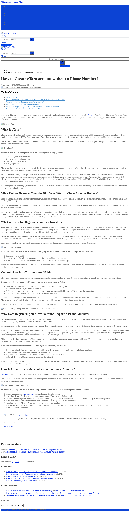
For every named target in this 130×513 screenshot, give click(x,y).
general (23, 85)
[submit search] (32, 39)
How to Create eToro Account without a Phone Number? (28, 109)
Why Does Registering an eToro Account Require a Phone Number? (33, 106)
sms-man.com (28, 394)
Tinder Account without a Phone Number (83, 493)
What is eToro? (12, 97)
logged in (15, 462)
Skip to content (7, 2)
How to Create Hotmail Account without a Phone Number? (30, 478)
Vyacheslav (5, 85)
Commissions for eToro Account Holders (22, 104)
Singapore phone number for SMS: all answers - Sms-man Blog (31, 495)
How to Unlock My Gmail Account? (21, 481)
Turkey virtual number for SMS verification (77, 495)
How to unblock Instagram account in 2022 (72, 491)
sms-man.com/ (9, 427)
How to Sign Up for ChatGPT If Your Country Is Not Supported (32, 472)
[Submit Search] (62, 63)
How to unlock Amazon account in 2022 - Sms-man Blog (29, 491)
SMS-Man (6, 45)
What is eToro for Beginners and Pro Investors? (25, 102)
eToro (89, 115)
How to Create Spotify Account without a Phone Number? (29, 474)
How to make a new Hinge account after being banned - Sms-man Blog (34, 493)
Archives (4, 505)
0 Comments (31, 85)
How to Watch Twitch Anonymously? (21, 476)
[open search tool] (3, 36)
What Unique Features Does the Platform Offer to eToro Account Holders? (35, 99)
